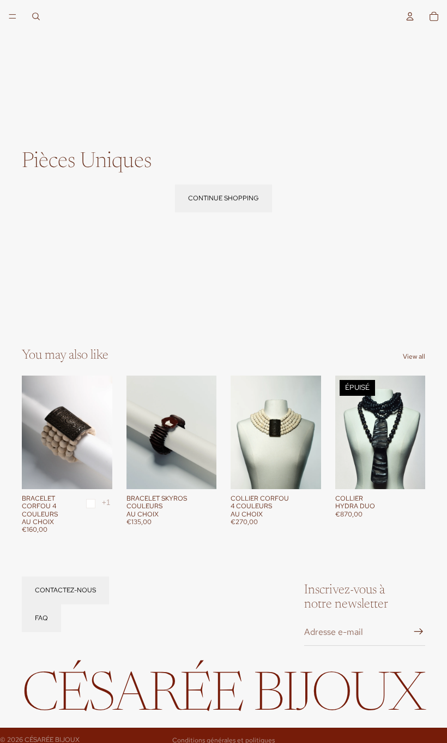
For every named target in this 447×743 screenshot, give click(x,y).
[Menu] (12, 16)
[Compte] (410, 16)
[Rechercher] (36, 16)
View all (414, 356)
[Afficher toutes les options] (106, 502)
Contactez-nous (65, 590)
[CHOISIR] (95, 472)
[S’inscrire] (418, 632)
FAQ (41, 618)
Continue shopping (223, 198)
